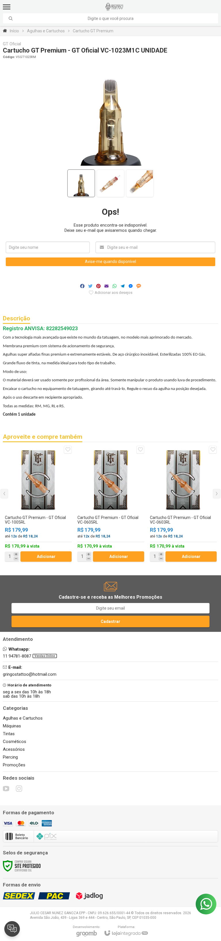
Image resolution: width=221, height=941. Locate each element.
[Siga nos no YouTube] (6, 788)
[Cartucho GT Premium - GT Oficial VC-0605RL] (111, 503)
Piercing (10, 757)
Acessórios (14, 749)
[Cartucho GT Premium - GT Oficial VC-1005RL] (38, 503)
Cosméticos (14, 741)
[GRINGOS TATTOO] (114, 7)
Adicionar (46, 556)
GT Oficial (12, 44)
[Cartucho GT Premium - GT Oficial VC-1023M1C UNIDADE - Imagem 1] (81, 183)
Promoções (14, 765)
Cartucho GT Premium (93, 31)
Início (14, 31)
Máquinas (12, 726)
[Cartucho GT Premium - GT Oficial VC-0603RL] (183, 503)
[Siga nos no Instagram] (19, 788)
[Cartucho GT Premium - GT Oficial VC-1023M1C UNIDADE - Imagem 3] (140, 183)
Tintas (9, 733)
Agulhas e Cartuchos (46, 31)
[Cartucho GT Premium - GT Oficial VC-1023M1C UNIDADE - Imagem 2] (110, 183)
